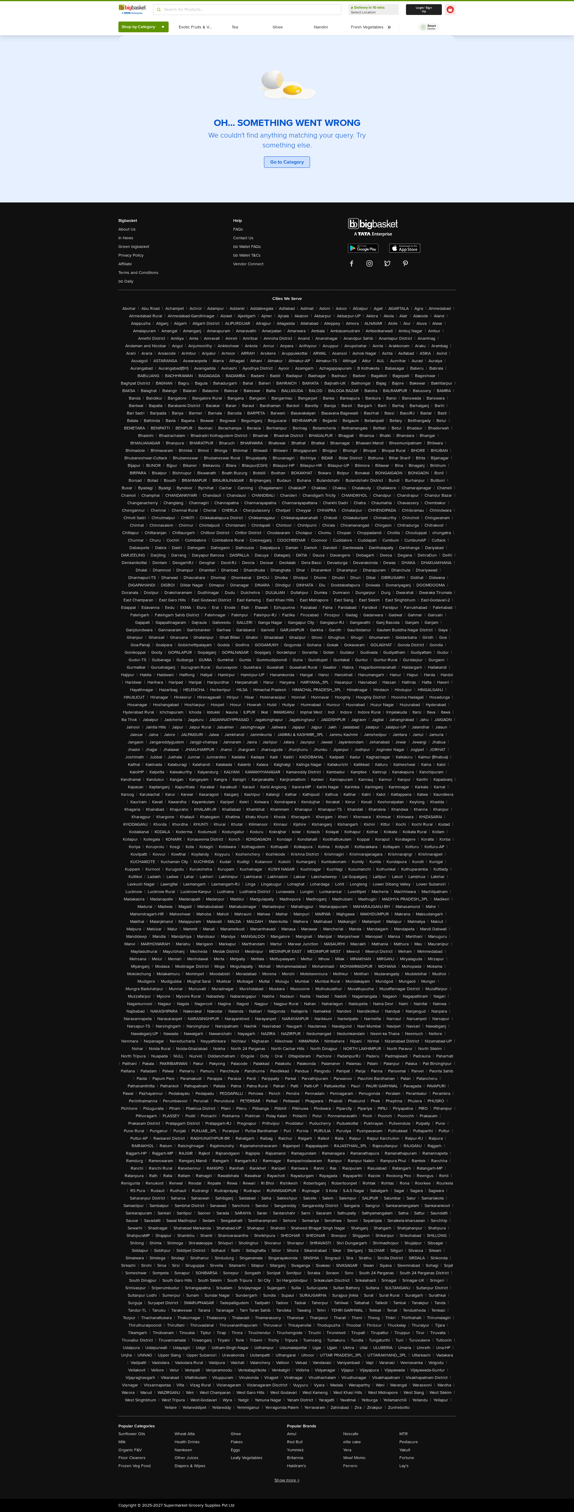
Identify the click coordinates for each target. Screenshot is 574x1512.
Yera (347, 1449)
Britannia (295, 1457)
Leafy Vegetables (246, 1457)
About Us (127, 229)
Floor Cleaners (132, 1457)
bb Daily (125, 281)
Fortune (406, 1457)
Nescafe (350, 1433)
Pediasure (408, 1441)
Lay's (404, 1465)
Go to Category (287, 162)
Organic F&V (130, 1449)
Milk (122, 1441)
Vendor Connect (248, 263)
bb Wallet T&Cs (247, 255)
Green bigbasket (133, 246)
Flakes (237, 1441)
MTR (403, 1433)
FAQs (238, 229)
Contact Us (243, 237)
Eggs (235, 1449)
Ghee (236, 1433)
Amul (291, 1433)
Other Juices (187, 1457)
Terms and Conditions (138, 272)
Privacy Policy (131, 255)
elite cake (352, 1441)
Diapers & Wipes (190, 1465)
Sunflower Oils (131, 1433)
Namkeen (183, 1449)
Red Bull (295, 1441)
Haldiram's (296, 1465)
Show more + (287, 1480)
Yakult (404, 1449)
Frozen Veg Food (134, 1465)
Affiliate (125, 263)
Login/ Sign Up (424, 9)
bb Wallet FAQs (247, 246)
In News (125, 237)
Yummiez (295, 1449)
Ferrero (350, 1465)
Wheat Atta (185, 1433)
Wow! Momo (354, 1457)
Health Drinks (187, 1441)
